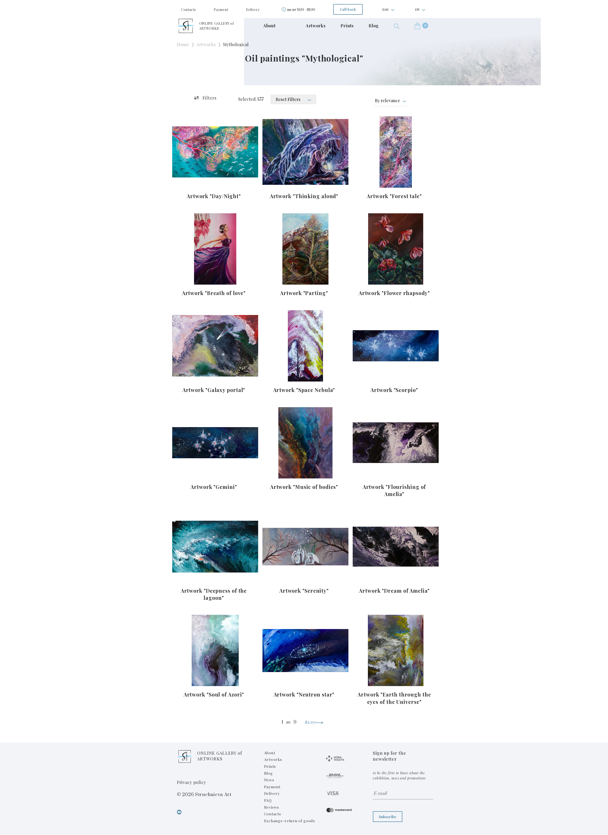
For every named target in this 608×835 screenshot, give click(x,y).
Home (183, 44)
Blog (374, 26)
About (269, 26)
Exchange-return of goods (289, 820)
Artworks (316, 26)
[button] (396, 26)
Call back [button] (348, 9)
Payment (221, 9)
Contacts (188, 9)
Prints (347, 26)
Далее (311, 722)
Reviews (271, 807)
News (269, 779)
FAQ (268, 800)
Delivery (253, 9)
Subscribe (387, 816)
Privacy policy (191, 782)
